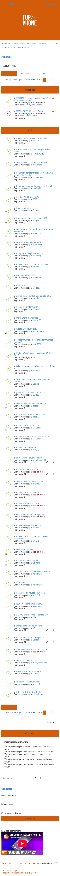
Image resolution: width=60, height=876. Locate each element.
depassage (38, 256)
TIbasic (36, 528)
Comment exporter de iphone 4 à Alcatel (34, 186)
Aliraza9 (36, 371)
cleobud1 (37, 188)
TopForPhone (39, 102)
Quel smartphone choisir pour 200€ (31, 218)
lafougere (37, 277)
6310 (35, 199)
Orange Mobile (31, 116)
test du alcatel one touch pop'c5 (30, 637)
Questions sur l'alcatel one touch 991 (32, 138)
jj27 (34, 628)
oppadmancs (38, 177)
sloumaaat (37, 606)
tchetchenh (38, 694)
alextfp (36, 484)
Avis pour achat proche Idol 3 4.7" (30, 253)
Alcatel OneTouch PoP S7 (27, 447)
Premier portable (23, 208)
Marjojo (36, 220)
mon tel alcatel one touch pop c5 (30, 414)
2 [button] (48, 79)
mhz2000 (37, 234)
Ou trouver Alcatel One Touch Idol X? (32, 649)
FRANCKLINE (38, 154)
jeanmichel (37, 165)
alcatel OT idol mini (24, 550)
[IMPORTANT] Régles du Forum (29, 111)
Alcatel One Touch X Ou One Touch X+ (33, 571)
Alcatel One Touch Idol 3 (26, 329)
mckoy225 (37, 320)
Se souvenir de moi (12, 813)
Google (36, 384)
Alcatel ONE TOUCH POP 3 (27, 197)
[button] (52, 80)
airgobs (36, 267)
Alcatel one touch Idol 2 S (27, 469)
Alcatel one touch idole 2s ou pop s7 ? (32, 436)
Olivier (35, 617)
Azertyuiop (38, 574)
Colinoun (36, 563)
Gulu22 (36, 395)
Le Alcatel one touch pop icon (29, 458)
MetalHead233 (39, 460)
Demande (20, 582)
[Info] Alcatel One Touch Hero (29, 626)
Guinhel (36, 210)
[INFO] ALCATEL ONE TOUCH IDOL (30, 393)
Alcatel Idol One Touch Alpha (28, 525)
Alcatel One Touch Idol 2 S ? (28, 492)
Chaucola (37, 309)
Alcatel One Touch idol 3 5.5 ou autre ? (33, 264)
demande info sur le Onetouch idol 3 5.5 (33, 296)
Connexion (6, 788)
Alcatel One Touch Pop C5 (27, 425)
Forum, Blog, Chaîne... (34, 105)
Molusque (37, 428)
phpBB (16, 870)
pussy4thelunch (40, 663)
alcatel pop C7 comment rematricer (31, 162)
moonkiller (37, 245)
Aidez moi (20, 286)
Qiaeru (33, 873)
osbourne (37, 140)
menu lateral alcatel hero (27, 318)
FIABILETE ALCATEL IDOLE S (28, 671)
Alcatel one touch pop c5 (27, 561)
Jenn (35, 357)
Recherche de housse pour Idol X (30, 593)
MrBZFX (36, 595)
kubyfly (36, 450)
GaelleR (36, 640)
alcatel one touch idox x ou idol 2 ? (31, 404)
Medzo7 (36, 288)
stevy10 (36, 684)
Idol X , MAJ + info (24, 660)
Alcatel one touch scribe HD (28, 503)
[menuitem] (12, 4)
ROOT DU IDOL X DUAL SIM (28, 692)
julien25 (36, 417)
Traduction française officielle (15, 873)
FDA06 (36, 674)
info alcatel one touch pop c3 (28, 682)
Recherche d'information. (27, 307)
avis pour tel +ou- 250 (25, 275)
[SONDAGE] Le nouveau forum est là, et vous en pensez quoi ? (32, 99)
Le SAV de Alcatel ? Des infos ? (29, 242)
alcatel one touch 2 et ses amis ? (30, 481)
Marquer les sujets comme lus (19, 79)
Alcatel (6, 56)
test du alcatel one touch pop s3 (30, 514)
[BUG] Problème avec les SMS (29, 604)
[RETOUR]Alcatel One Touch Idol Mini (32, 615)
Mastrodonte (38, 331)
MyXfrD (36, 541)
